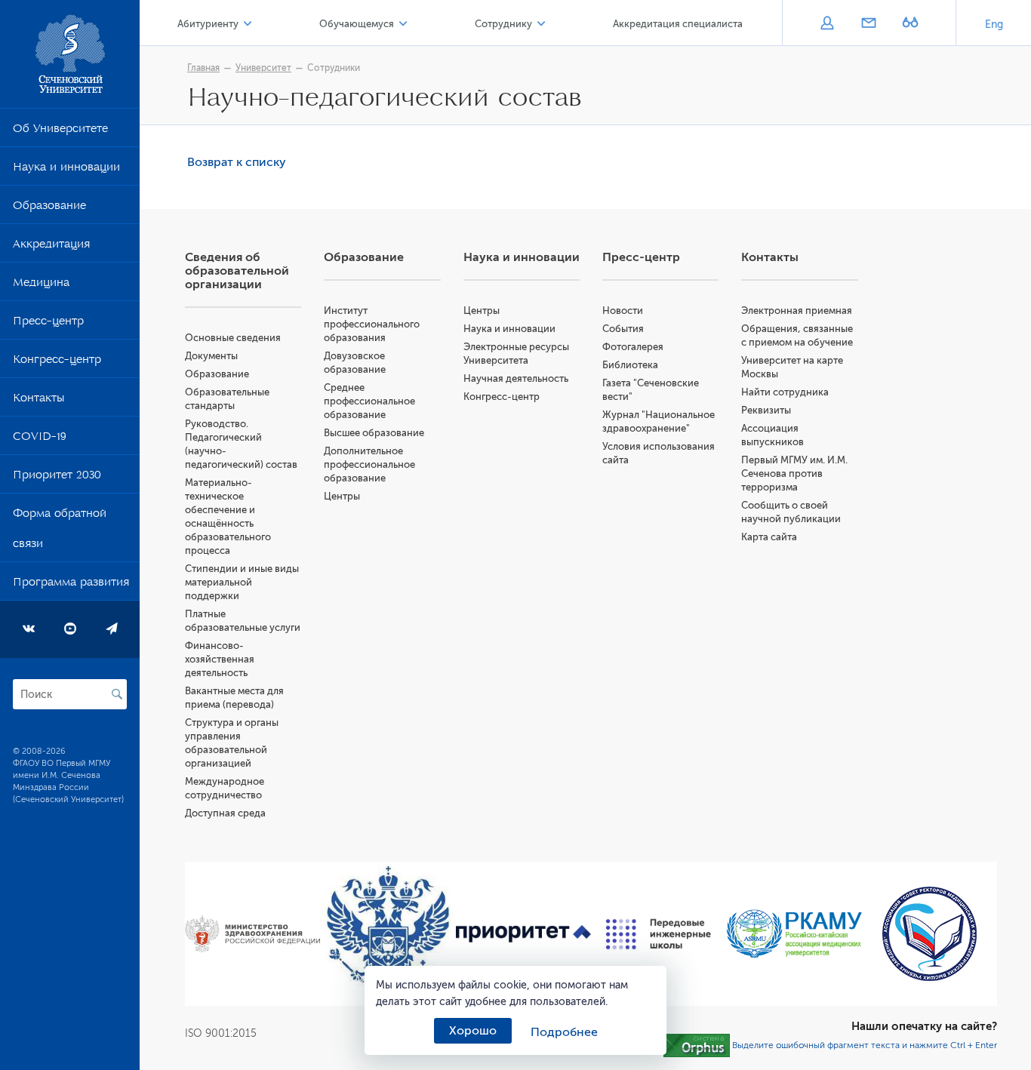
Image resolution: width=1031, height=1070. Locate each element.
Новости (622, 310)
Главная (203, 68)
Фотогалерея (632, 346)
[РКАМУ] (793, 933)
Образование (49, 208)
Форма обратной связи (59, 531)
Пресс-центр (48, 323)
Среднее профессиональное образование (369, 401)
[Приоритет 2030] (523, 934)
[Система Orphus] (696, 1045)
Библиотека (630, 365)
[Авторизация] (827, 24)
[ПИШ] (658, 934)
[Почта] (868, 24)
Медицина (41, 285)
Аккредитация (51, 246)
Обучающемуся (356, 23)
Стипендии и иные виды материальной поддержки (242, 582)
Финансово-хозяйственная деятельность (219, 659)
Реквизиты (766, 410)
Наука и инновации (66, 169)
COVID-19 (39, 439)
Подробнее (564, 1032)
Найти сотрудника (785, 392)
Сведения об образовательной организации (237, 271)
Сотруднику (503, 23)
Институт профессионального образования (372, 324)
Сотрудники (333, 68)
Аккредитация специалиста (678, 23)
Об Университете (60, 131)
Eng (994, 24)
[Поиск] (117, 694)
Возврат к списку (236, 162)
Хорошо (473, 1031)
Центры (342, 496)
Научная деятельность (515, 378)
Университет (263, 68)
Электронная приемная (796, 310)
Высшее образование (374, 432)
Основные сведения (233, 337)
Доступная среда (225, 813)
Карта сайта (769, 537)
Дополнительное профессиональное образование (369, 464)
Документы (211, 355)
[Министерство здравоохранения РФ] (252, 934)
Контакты (38, 400)
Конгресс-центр (57, 362)
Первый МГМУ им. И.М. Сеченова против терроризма (794, 473)
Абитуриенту (208, 23)
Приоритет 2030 (57, 477)
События (623, 328)
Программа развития (71, 584)
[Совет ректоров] (929, 934)
